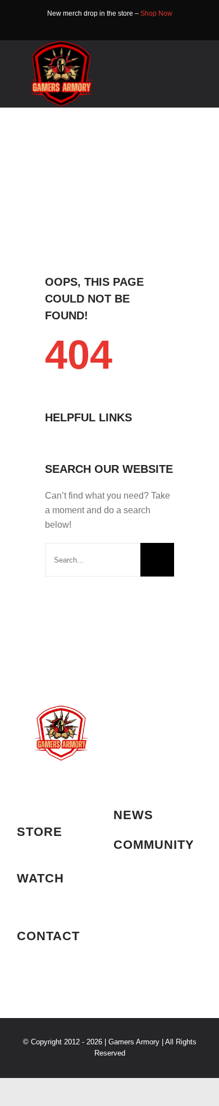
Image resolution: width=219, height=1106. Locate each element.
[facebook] (101, 28)
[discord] (118, 28)
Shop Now (156, 13)
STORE (39, 832)
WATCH (40, 878)
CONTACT (48, 936)
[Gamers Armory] (61, 44)
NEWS (133, 815)
